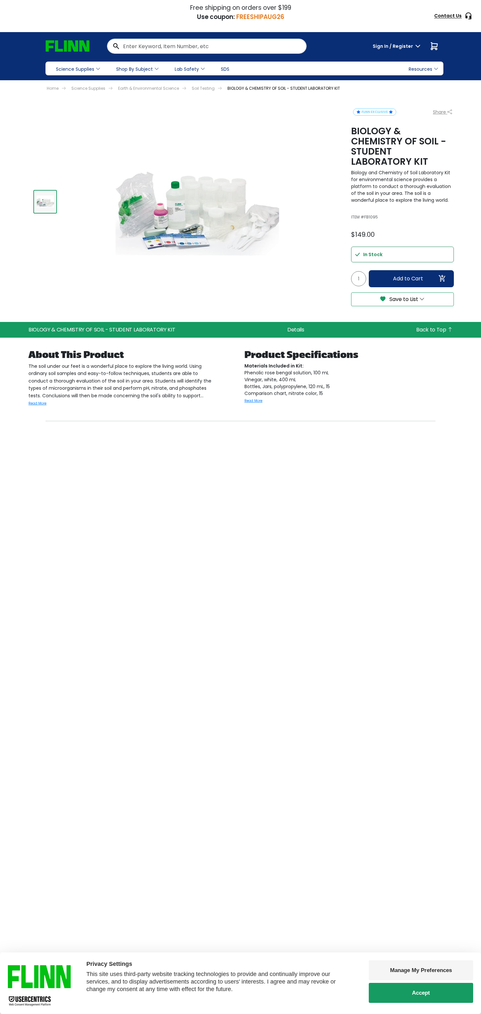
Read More (37, 403)
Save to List (403, 299)
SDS (225, 69)
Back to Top (431, 329)
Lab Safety (187, 69)
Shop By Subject (134, 69)
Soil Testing (203, 88)
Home (53, 88)
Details (295, 329)
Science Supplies (75, 69)
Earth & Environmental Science (148, 88)
